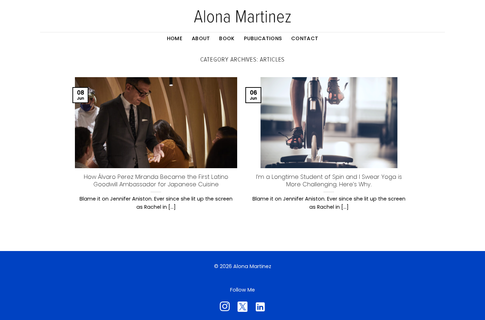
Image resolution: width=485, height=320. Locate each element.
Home (174, 38)
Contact (304, 38)
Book (226, 38)
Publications (263, 38)
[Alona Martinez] (242, 16)
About (201, 38)
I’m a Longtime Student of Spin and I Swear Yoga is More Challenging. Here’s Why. (329, 180)
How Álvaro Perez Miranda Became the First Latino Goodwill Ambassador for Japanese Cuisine (156, 180)
